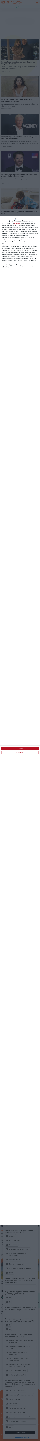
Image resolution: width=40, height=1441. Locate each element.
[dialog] (20, 720)
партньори (17, 223)
